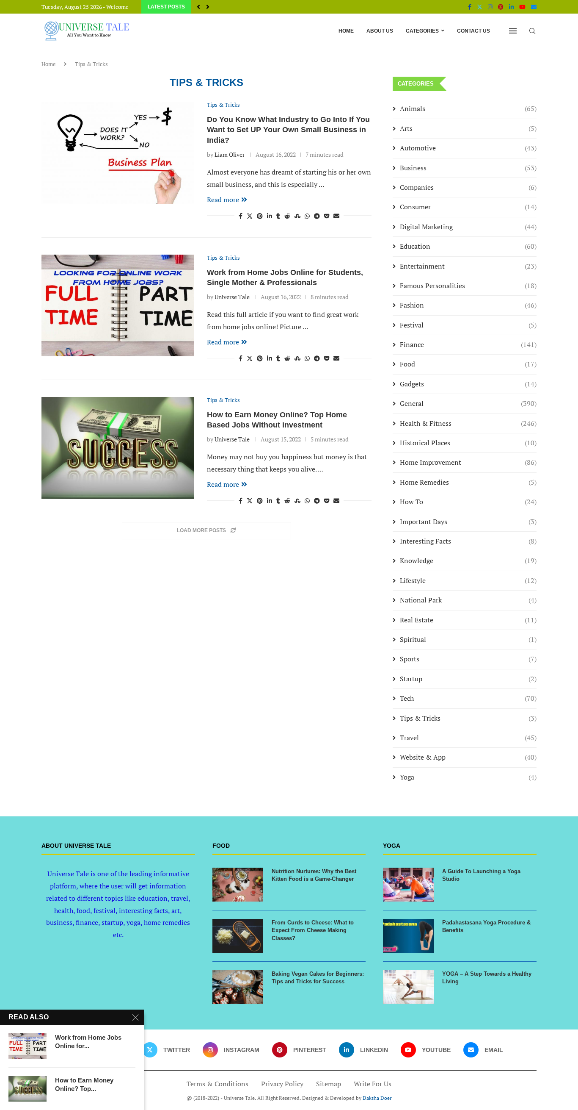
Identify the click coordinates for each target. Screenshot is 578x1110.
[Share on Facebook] (240, 216)
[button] (198, 7)
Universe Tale (232, 297)
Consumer (468, 206)
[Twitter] (479, 7)
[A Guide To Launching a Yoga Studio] (408, 885)
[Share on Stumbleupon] (297, 216)
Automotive (468, 148)
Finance (468, 344)
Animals (468, 108)
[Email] (534, 7)
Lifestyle (468, 580)
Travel (468, 737)
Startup (468, 678)
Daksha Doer (377, 1098)
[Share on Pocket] (326, 216)
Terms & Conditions (217, 1083)
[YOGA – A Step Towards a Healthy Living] (408, 987)
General (468, 403)
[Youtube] (522, 7)
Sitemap (328, 1083)
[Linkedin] (511, 7)
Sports (468, 658)
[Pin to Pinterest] (260, 216)
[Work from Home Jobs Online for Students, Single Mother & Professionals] (117, 305)
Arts (468, 128)
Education (468, 246)
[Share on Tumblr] (278, 216)
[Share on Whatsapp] (307, 216)
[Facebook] (469, 7)
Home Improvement (468, 462)
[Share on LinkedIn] (269, 216)
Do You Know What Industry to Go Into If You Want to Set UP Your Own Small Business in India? (288, 129)
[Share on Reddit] (287, 216)
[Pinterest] (501, 7)
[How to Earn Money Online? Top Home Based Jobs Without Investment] (117, 448)
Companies (468, 187)
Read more (223, 199)
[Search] (532, 31)
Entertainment (468, 266)
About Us (379, 31)
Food (468, 364)
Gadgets (468, 383)
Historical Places (468, 442)
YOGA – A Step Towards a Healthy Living (486, 978)
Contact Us (473, 31)
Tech (468, 698)
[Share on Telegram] (317, 216)
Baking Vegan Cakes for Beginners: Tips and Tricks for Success (318, 978)
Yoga (468, 777)
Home (346, 31)
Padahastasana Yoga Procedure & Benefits (486, 926)
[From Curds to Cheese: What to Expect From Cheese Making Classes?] (237, 936)
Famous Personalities (468, 285)
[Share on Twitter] (250, 216)
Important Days (468, 521)
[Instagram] (490, 7)
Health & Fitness (468, 423)
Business (468, 167)
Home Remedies (468, 482)
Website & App (468, 757)
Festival (468, 325)
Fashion (468, 305)
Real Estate (468, 619)
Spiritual (468, 639)
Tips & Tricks (468, 718)
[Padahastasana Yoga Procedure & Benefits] (408, 936)
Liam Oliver (230, 154)
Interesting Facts (468, 541)
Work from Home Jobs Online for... (88, 1041)
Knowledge (468, 560)
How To (468, 501)
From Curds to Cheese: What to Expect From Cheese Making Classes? (313, 930)
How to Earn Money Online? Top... (84, 1084)
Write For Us (372, 1083)
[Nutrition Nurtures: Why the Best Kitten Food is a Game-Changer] (237, 885)
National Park (468, 600)
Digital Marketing (468, 226)
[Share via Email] (336, 216)
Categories (422, 31)
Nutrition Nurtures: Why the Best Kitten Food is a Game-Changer (314, 875)
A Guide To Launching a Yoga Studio (481, 875)
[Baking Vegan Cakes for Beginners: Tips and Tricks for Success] (237, 987)
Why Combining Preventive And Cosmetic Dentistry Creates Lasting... (299, 8)
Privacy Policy (282, 1083)
